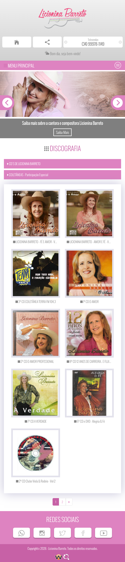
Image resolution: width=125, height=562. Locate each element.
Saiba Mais (62, 132)
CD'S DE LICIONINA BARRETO (24, 164)
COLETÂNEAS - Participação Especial (28, 175)
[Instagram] (42, 533)
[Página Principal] (16, 42)
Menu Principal (20, 65)
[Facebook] (83, 533)
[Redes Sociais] (47, 42)
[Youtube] (103, 533)
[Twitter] (62, 533)
